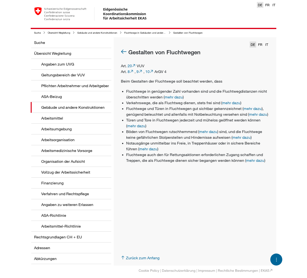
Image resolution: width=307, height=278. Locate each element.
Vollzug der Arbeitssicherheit (65, 172)
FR (267, 5)
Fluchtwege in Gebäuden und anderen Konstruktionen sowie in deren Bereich (166, 32)
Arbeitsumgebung (56, 129)
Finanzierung (52, 183)
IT (273, 5)
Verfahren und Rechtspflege (65, 193)
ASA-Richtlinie (53, 215)
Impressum (206, 270)
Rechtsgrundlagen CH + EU (58, 237)
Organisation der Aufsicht (63, 161)
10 (147, 71)
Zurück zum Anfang (142, 257)
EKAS (265, 270)
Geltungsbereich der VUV (63, 75)
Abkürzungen (45, 258)
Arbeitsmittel (52, 118)
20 (130, 65)
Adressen (42, 247)
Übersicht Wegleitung (59, 32)
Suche (37, 32)
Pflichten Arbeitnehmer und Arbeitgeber (75, 85)
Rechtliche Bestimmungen (238, 270)
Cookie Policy (149, 270)
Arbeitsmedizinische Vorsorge (66, 150)
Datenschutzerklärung (178, 270)
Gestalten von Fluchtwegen (188, 32)
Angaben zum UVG (57, 64)
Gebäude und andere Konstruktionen (97, 32)
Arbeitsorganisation (58, 139)
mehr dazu (174, 97)
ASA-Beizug (51, 96)
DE (260, 5)
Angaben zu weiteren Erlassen (67, 204)
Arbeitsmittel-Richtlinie (61, 226)
